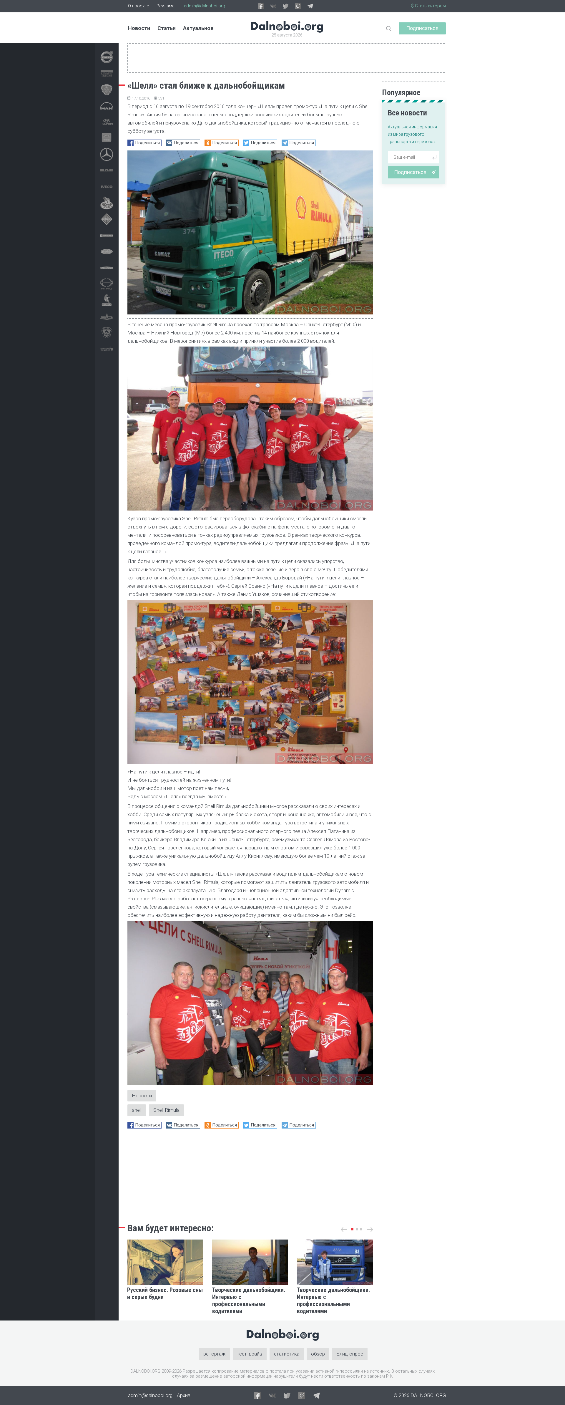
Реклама (166, 6)
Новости (139, 28)
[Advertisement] (250, 1174)
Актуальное (198, 28)
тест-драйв (249, 1354)
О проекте (138, 6)
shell (137, 1110)
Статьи (166, 28)
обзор (318, 1354)
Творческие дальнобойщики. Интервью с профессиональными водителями (248, 1300)
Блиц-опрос (350, 1354)
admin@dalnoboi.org (204, 6)
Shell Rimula (166, 1110)
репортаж (214, 1354)
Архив (183, 1395)
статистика (286, 1354)
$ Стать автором (428, 6)
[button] (352, 1229)
